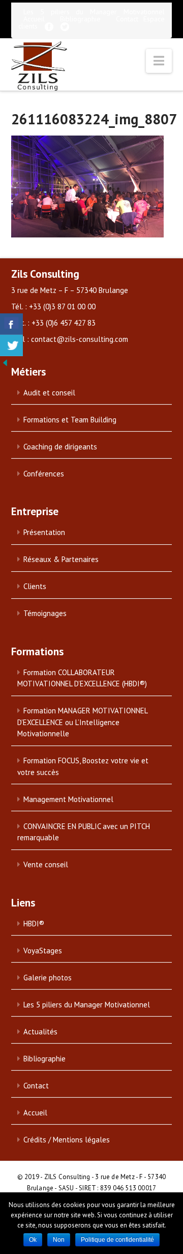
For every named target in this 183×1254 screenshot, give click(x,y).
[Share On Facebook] (11, 324)
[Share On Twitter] (11, 345)
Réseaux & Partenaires (61, 559)
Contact (127, 18)
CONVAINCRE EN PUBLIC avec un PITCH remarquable (83, 832)
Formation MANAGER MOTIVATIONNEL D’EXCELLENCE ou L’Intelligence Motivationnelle (82, 722)
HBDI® (33, 923)
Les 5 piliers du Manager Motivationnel (94, 11)
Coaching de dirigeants (60, 446)
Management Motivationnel (68, 799)
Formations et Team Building (69, 419)
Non (59, 1239)
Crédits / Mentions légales (66, 1139)
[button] (159, 61)
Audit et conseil (49, 392)
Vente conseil (45, 864)
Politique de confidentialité (117, 1239)
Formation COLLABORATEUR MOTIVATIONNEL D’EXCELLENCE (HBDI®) (82, 678)
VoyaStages (42, 950)
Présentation (44, 532)
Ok (33, 1239)
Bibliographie (80, 18)
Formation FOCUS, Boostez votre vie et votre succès (82, 766)
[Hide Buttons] (5, 361)
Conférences (43, 473)
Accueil (34, 18)
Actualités (40, 1031)
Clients (34, 586)
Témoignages (45, 613)
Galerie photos (47, 977)
